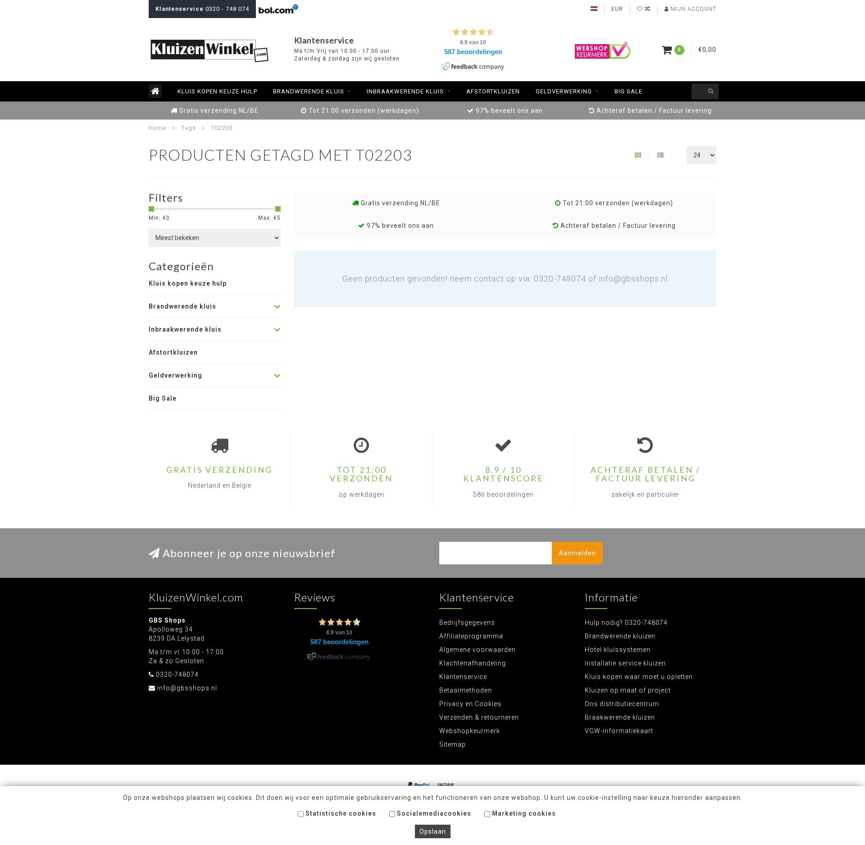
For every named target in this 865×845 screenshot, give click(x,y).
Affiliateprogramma (471, 636)
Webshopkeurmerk (469, 730)
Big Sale (628, 91)
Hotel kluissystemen (618, 649)
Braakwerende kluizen (620, 717)
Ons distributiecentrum (622, 703)
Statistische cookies (340, 813)
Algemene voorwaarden (477, 649)
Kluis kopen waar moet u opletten (639, 676)
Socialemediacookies (433, 813)
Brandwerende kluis (308, 91)
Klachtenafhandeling (472, 663)
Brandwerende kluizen (620, 636)
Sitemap (452, 744)
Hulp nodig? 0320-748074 (626, 622)
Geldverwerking (564, 91)
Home (157, 128)
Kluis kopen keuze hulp (217, 91)
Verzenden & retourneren (479, 717)
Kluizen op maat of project (628, 690)
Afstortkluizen (493, 91)
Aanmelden (577, 553)
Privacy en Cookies (470, 703)
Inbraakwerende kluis (405, 91)
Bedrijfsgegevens (467, 622)
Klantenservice (463, 676)
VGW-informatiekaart (619, 730)
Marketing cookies (523, 813)
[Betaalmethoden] (419, 785)
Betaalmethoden (465, 690)
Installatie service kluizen (625, 663)
